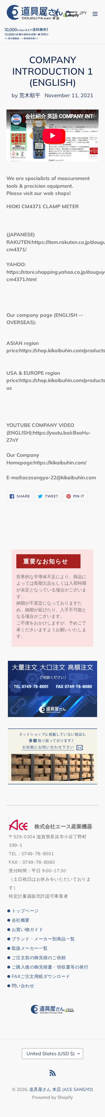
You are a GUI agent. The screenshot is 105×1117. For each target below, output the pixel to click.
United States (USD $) (51, 1053)
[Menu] (95, 13)
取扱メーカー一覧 (30, 948)
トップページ (25, 911)
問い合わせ (23, 985)
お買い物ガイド (27, 929)
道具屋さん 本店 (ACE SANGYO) (61, 1089)
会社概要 (21, 920)
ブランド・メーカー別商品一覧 (43, 939)
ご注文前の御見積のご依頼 (39, 957)
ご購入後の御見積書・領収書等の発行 (50, 967)
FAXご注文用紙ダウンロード (41, 976)
